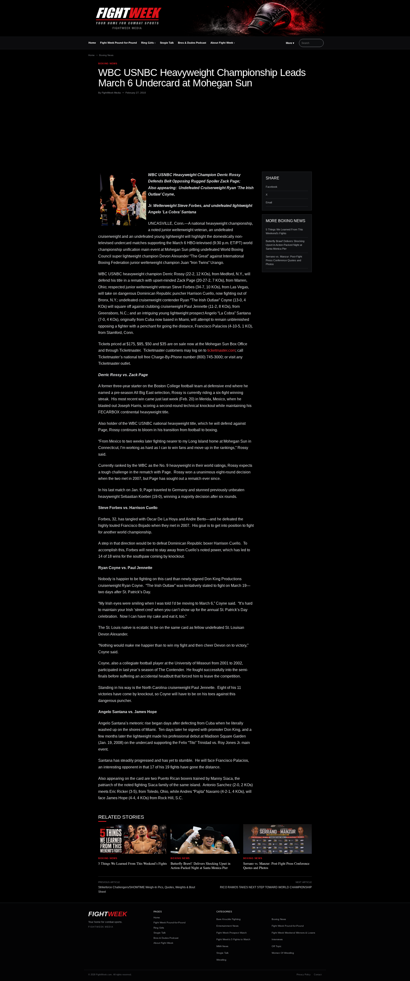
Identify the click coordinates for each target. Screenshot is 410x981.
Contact (318, 974)
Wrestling (221, 959)
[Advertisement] (205, 133)
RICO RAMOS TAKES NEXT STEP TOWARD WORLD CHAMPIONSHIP (266, 887)
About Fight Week (221, 42)
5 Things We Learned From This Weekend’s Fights (284, 231)
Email (269, 202)
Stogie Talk (167, 42)
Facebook (271, 186)
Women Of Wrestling (283, 953)
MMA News (222, 946)
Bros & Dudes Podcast (192, 42)
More (290, 43)
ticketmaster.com (221, 350)
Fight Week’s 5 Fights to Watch (233, 939)
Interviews (277, 939)
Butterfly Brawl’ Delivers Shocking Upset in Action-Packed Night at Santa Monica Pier (285, 245)
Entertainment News (227, 926)
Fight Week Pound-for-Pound (118, 42)
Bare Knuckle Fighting (228, 919)
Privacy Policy (304, 974)
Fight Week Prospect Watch (231, 932)
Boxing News (106, 55)
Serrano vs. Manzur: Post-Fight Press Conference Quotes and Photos (284, 260)
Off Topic (276, 946)
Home (92, 42)
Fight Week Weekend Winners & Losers (293, 932)
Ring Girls (147, 42)
